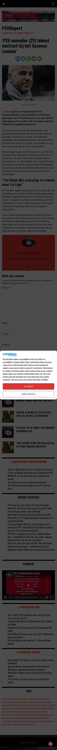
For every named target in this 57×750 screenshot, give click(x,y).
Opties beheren (28, 394)
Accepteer (28, 386)
